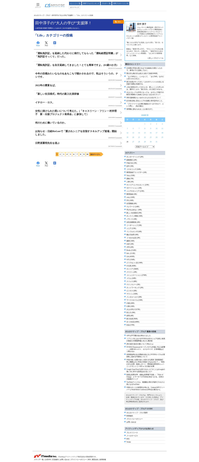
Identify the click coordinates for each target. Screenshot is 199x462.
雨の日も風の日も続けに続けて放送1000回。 (142, 73)
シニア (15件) (131, 228)
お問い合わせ (131, 422)
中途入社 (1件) (131, 163)
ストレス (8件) (131, 281)
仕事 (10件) (130, 306)
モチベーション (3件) (134, 188)
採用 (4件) (130, 316)
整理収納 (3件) (131, 194)
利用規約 (129, 416)
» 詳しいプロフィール (155, 58)
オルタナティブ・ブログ (42, 15)
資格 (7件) (130, 179)
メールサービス (132, 436)
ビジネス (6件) (131, 291)
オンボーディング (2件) (134, 157)
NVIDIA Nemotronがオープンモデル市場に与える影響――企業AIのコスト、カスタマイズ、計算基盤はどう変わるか (145, 349)
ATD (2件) (130, 247)
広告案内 (55, 460)
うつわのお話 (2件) (133, 238)
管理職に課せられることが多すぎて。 (140, 109)
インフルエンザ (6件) (134, 231)
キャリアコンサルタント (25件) (137, 185)
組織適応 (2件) (131, 160)
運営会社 (95, 460)
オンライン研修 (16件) (134, 216)
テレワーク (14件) (132, 207)
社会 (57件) (130, 325)
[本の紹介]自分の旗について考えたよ (140, 344)
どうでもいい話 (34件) (134, 263)
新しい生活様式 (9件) (134, 213)
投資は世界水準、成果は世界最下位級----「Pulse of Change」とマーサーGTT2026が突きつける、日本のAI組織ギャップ (145, 377)
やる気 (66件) (131, 266)
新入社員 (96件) (132, 319)
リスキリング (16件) (133, 169)
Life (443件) (130, 256)
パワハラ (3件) (131, 219)
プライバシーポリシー (134, 419)
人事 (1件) (130, 182)
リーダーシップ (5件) (134, 225)
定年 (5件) (130, 166)
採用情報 (103, 460)
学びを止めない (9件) (134, 210)
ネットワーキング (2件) (134, 288)
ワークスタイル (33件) (134, 300)
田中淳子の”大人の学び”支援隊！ (63, 15)
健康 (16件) (130, 241)
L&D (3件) (130, 244)
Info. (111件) (130, 253)
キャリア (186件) (132, 269)
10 (87, 154)
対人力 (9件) (130, 312)
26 (127, 142)
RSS (119, 22)
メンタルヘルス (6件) (134, 297)
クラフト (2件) (131, 272)
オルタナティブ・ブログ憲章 (137, 413)
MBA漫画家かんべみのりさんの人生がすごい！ (143, 98)
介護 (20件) (130, 303)
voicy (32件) (130, 197)
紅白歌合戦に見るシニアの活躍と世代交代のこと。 (145, 101)
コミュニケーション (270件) (136, 275)
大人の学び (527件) (133, 309)
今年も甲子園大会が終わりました (138, 335)
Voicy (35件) (130, 175)
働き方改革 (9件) (132, 235)
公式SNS (48, 460)
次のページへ (95, 154)
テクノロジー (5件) (133, 284)
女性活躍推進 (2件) (133, 222)
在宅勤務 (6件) (131, 203)
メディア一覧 (39, 460)
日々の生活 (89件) (132, 322)
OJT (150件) (130, 260)
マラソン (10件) (132, 294)
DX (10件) (130, 200)
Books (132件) (131, 250)
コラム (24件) (131, 278)
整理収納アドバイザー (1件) (136, 172)
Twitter (128, 442)
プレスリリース (132, 433)
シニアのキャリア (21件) (135, 191)
